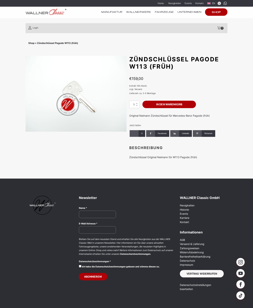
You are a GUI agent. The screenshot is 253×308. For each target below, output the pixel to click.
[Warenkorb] (220, 28)
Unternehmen (189, 12)
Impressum (186, 264)
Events (188, 3)
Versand (138, 89)
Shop (216, 12)
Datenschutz (187, 260)
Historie (184, 209)
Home (161, 3)
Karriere (184, 217)
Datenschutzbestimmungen (135, 254)
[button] (33, 27)
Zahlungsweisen (189, 248)
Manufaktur (111, 12)
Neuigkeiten (174, 3)
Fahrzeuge (164, 12)
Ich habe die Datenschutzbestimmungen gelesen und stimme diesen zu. (120, 266)
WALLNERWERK (138, 12)
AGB (182, 239)
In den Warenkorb (169, 104)
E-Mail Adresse (88, 223)
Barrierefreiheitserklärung (195, 256)
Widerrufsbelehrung (192, 252)
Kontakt (199, 3)
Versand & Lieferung (192, 244)
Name (83, 208)
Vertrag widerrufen (202, 273)
